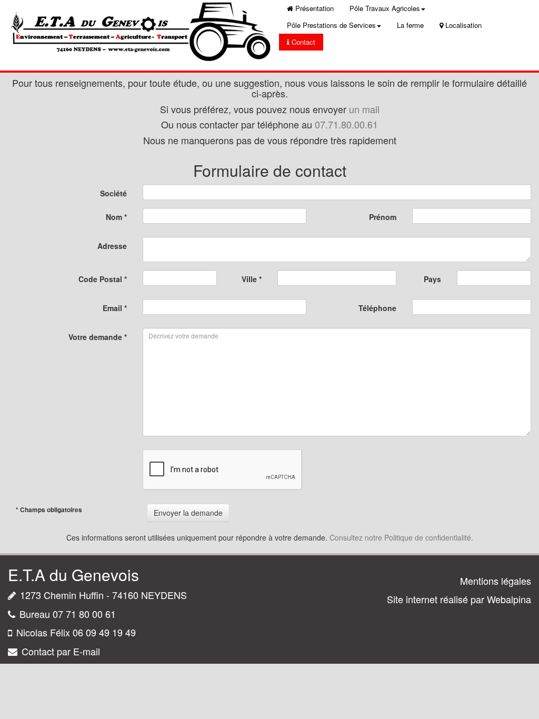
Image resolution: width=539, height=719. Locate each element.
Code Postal (102, 279)
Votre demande (97, 337)
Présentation (314, 8)
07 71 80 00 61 (84, 614)
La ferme (410, 25)
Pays (432, 279)
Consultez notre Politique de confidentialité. (401, 537)
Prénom (382, 217)
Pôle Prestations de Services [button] (331, 25)
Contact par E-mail (61, 651)
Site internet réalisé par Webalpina (459, 599)
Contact (303, 42)
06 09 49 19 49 (104, 632)
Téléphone (377, 308)
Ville (252, 279)
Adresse (112, 246)
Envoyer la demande (188, 512)
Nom (116, 217)
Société (113, 193)
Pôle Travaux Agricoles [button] (385, 8)
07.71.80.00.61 (346, 124)
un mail (364, 109)
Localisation (463, 25)
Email (115, 308)
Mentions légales (495, 580)
